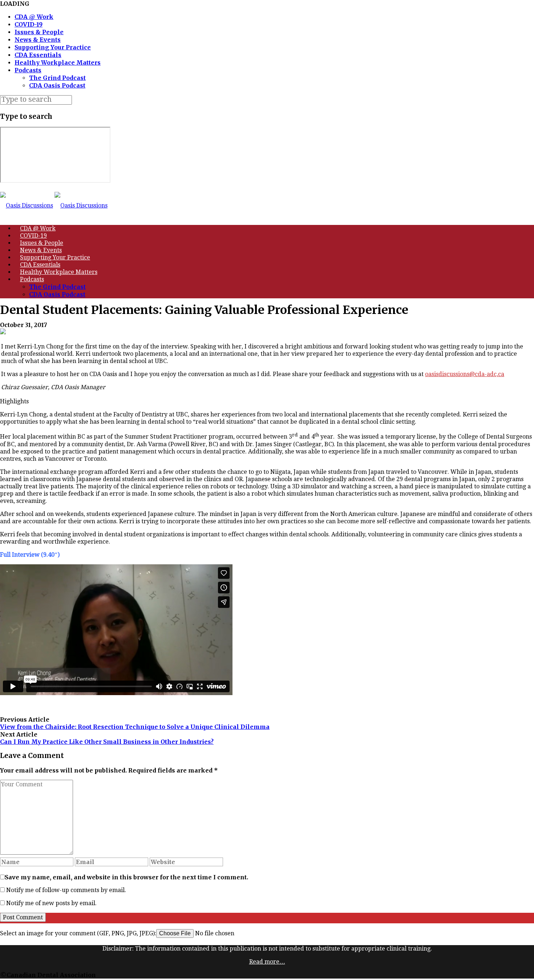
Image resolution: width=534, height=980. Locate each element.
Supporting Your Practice (53, 47)
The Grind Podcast (57, 77)
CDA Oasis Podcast (57, 85)
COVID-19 (29, 24)
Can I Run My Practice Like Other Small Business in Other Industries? (107, 741)
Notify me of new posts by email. (51, 903)
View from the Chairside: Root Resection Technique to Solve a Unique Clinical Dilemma (135, 726)
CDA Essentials (38, 55)
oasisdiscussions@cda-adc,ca (464, 374)
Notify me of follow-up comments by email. (66, 890)
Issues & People (39, 32)
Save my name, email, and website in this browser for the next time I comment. (126, 877)
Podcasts (28, 70)
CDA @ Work (34, 16)
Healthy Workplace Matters (58, 62)
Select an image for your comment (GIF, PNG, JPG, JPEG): (78, 933)
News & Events (38, 39)
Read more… (267, 961)
